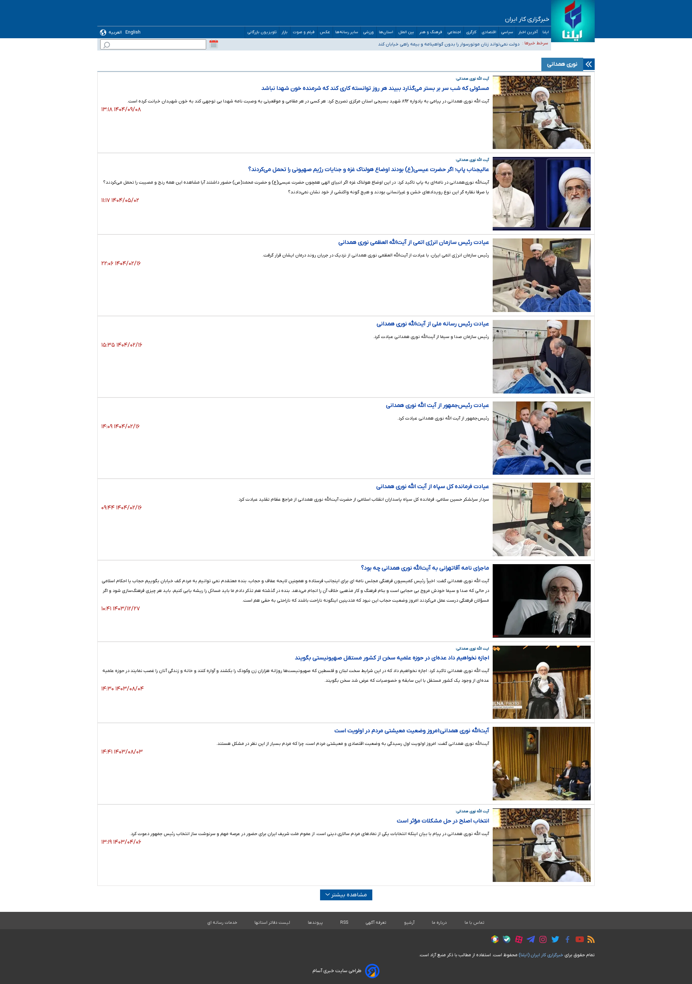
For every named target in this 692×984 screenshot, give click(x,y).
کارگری (471, 32)
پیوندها (315, 923)
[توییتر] (553, 940)
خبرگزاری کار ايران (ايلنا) (541, 955)
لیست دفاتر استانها (272, 923)
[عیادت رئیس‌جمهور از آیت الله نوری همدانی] (542, 438)
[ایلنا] (573, 21)
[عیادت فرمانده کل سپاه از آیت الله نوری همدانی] (542, 519)
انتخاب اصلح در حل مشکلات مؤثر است (443, 821)
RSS (344, 923)
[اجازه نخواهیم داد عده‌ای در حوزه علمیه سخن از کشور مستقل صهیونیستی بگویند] (542, 682)
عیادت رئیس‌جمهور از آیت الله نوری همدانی (437, 405)
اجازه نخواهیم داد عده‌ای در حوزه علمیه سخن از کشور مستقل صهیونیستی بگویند (392, 658)
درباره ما (439, 923)
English (133, 32)
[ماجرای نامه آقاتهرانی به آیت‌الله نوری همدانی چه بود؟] (542, 601)
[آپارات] (517, 940)
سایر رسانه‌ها (346, 32)
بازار (284, 32)
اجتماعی (454, 32)
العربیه (115, 32)
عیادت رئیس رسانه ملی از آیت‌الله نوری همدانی (433, 324)
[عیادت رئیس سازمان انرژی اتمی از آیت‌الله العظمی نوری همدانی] (542, 275)
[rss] (589, 940)
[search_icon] (106, 46)
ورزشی (368, 32)
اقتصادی (489, 32)
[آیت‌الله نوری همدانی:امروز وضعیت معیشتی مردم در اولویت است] (542, 763)
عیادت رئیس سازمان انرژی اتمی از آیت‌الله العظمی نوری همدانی (413, 242)
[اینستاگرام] (541, 940)
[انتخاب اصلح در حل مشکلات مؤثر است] (542, 845)
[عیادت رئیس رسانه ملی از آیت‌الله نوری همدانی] (542, 357)
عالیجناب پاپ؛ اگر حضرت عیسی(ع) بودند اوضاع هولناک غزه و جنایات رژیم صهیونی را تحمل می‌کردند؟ (368, 169)
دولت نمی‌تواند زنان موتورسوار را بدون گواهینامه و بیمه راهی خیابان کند (448, 44)
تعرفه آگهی (376, 923)
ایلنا (545, 32)
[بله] (504, 940)
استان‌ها (386, 32)
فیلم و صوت (304, 32)
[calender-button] (213, 44)
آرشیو (409, 923)
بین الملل (406, 32)
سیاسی (507, 32)
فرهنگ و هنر (431, 32)
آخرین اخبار (528, 32)
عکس (325, 32)
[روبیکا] (493, 940)
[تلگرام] (529, 940)
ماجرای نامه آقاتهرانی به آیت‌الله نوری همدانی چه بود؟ (425, 568)
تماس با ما (475, 923)
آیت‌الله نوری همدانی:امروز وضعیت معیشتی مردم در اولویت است (411, 730)
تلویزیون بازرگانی (262, 32)
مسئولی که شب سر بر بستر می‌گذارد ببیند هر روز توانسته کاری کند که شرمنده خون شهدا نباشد (375, 88)
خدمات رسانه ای (222, 923)
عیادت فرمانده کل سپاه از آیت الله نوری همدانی (432, 486)
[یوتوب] (578, 940)
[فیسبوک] (565, 940)
